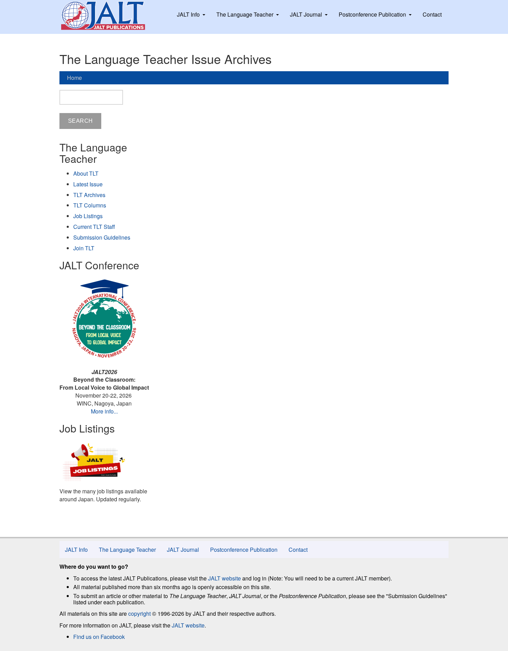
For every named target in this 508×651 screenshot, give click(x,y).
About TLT (85, 173)
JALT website (224, 578)
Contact (432, 14)
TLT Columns (89, 205)
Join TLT (83, 248)
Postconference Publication (372, 14)
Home (74, 78)
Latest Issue (88, 184)
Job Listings (88, 216)
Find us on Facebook (99, 637)
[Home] (109, 15)
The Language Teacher (244, 14)
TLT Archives (89, 195)
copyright (139, 613)
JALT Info (188, 14)
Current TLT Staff (94, 227)
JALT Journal (306, 14)
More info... (104, 411)
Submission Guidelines (101, 237)
